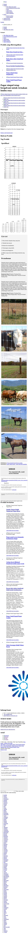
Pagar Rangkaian (7, 745)
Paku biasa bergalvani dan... (14, 52)
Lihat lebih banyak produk (12, 530)
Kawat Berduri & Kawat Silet (13, 8)
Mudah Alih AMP (8, 743)
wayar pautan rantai (10, 744)
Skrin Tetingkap (10, 13)
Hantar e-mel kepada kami (6, 132)
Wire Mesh (3, 744)
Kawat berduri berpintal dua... (15, 66)
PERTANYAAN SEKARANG (8, 729)
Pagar (7, 9)
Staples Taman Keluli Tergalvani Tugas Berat (13, 510)
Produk (5, 5)
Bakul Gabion (9, 12)
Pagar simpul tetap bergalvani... (12, 73)
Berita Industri (9, 17)
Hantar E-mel (4, 749)
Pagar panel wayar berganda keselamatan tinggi (15, 537)
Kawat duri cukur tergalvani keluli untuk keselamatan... (14, 589)
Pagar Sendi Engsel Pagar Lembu (14, 463)
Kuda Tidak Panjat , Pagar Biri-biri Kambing (17, 464)
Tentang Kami (6, 18)
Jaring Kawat (15, 745)
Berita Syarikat (9, 15)
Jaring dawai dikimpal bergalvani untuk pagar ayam (15, 562)
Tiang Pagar (9, 10)
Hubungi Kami (6, 19)
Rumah (5, 4)
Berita (4, 14)
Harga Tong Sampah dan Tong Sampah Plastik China (12, 746)
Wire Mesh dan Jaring (11, 6)
